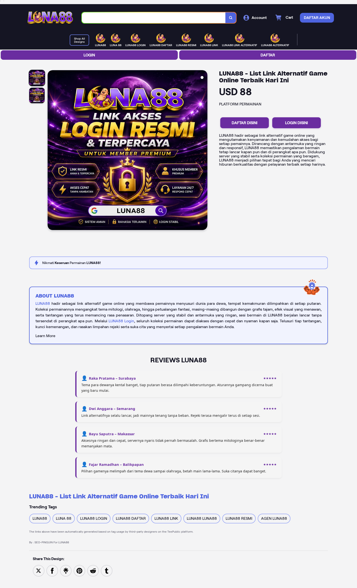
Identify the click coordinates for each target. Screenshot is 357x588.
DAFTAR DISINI (244, 123)
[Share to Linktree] (66, 570)
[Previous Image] (51, 151)
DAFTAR (268, 55)
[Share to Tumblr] (106, 570)
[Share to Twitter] (38, 570)
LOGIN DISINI (296, 123)
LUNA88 (42, 303)
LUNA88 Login (121, 321)
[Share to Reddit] (93, 570)
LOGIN (89, 55)
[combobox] (154, 17)
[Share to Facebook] (52, 570)
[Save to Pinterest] (79, 570)
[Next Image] (203, 151)
